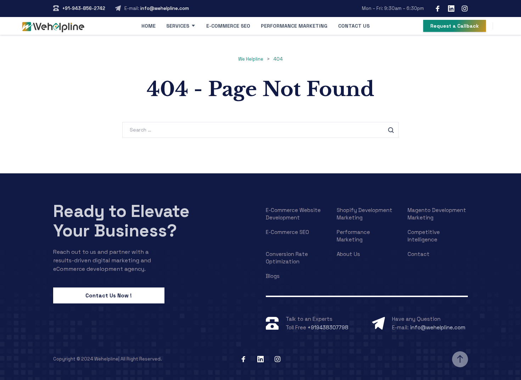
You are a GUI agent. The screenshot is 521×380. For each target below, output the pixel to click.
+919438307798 (328, 327)
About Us (348, 254)
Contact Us (354, 26)
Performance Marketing (294, 26)
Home (148, 26)
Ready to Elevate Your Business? (121, 220)
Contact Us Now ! (108, 295)
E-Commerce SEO (228, 26)
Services (177, 26)
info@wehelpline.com (164, 8)
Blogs (273, 276)
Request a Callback (454, 26)
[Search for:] (260, 129)
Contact (419, 254)
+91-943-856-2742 (83, 8)
